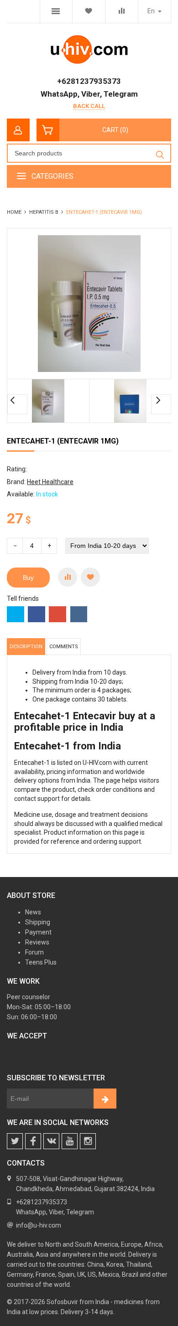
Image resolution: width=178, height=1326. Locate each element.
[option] (48, 401)
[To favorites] (90, 577)
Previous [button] (17, 404)
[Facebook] (33, 1141)
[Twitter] (15, 1141)
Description (26, 647)
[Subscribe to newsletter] (105, 1099)
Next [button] (161, 404)
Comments (63, 647)
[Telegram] (70, 1141)
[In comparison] (67, 577)
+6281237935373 (89, 81)
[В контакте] (51, 1141)
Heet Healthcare (50, 481)
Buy (28, 577)
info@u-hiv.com (38, 1225)
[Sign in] (18, 130)
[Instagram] (88, 1141)
